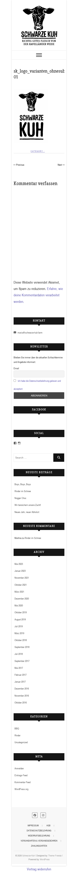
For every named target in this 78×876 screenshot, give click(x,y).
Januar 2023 (20, 570)
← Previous (19, 164)
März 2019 (19, 633)
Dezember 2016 (22, 688)
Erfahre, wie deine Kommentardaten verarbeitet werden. (38, 295)
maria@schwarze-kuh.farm (29, 332)
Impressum (33, 825)
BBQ (17, 728)
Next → (61, 164)
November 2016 (22, 695)
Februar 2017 (20, 674)
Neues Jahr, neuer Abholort (27, 511)
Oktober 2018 (21, 640)
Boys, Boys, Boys (23, 484)
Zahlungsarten (39, 845)
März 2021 (19, 591)
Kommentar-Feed (22, 782)
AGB (48, 825)
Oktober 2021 (21, 584)
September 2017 (22, 660)
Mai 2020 (19, 605)
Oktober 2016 (21, 702)
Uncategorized (21, 742)
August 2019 (20, 619)
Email (16, 368)
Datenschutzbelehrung (39, 830)
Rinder (17, 735)
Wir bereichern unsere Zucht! (28, 504)
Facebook (39, 409)
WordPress (45, 859)
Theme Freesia (54, 855)
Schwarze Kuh (28, 855)
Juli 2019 (19, 626)
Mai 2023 (19, 563)
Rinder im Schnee (23, 491)
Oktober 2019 (21, 612)
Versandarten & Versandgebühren (39, 840)
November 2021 (22, 577)
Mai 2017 (19, 667)
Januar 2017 (20, 681)
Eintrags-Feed (21, 775)
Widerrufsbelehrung (39, 835)
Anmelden (19, 768)
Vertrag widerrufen (39, 869)
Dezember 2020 (22, 598)
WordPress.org (21, 789)
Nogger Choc (20, 498)
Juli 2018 (19, 653)
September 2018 (22, 646)
